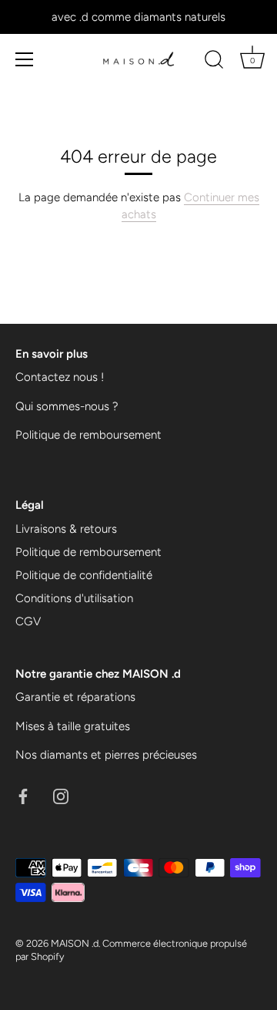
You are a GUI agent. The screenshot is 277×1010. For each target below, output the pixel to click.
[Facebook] (23, 796)
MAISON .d (74, 943)
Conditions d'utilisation (74, 598)
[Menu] (25, 59)
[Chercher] (214, 62)
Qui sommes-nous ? (66, 406)
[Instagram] (60, 796)
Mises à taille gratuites (72, 726)
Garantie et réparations (75, 697)
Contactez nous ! (59, 377)
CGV (28, 621)
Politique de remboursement (88, 435)
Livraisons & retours (66, 529)
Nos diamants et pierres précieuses (106, 755)
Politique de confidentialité (83, 575)
